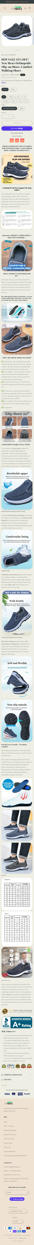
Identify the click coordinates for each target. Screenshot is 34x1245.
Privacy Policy (8, 1143)
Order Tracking (9, 1126)
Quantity (3, 112)
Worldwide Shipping (10, 1130)
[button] (5, 8)
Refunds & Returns (10, 1134)
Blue (12, 89)
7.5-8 (10, 97)
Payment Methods (9, 1151)
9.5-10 (5, 101)
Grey (5, 89)
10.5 (13, 101)
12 (26, 101)
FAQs (5, 1122)
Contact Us (7, 1147)
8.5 (18, 97)
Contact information (18, 1241)
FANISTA (10, 1235)
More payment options (17, 133)
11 (20, 101)
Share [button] (5, 1085)
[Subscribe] (27, 1192)
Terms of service (13, 1238)
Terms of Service (9, 1139)
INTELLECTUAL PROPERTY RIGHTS (15, 1156)
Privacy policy (26, 1235)
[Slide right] (21, 50)
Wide (21, 108)
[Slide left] (13, 50)
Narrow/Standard (9, 108)
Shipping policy (23, 1238)
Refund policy (18, 1235)
